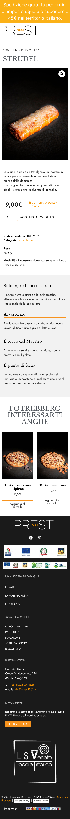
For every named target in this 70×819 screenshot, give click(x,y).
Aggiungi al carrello (37, 217)
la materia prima (16, 595)
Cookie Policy (41, 800)
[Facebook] (31, 538)
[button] (61, 73)
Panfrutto (12, 632)
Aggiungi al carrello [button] (17, 505)
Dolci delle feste (17, 626)
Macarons (12, 638)
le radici (11, 587)
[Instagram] (39, 538)
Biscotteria (13, 649)
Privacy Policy (22, 800)
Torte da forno (26, 240)
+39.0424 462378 (22, 685)
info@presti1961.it (25, 689)
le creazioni (13, 604)
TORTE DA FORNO (27, 50)
